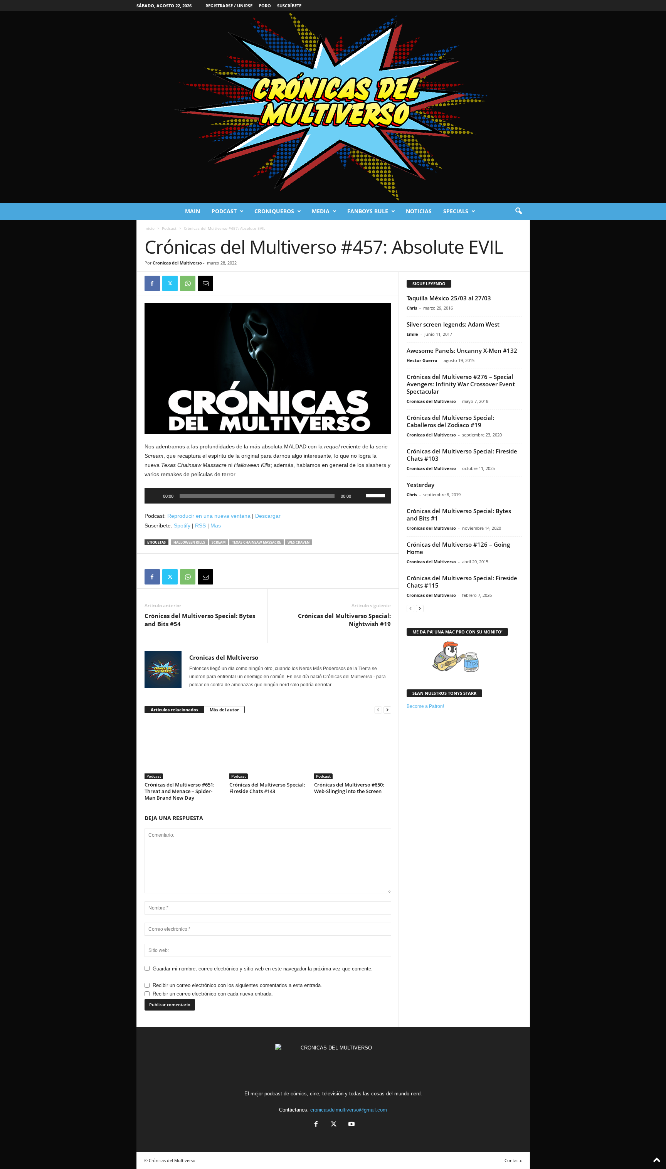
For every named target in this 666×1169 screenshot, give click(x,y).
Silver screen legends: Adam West (453, 324)
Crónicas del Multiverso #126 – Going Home (458, 548)
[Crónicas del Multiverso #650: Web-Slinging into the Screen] (352, 750)
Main (192, 211)
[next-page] (387, 710)
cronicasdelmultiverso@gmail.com (348, 1110)
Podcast (224, 211)
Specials (455, 211)
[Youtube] (351, 1125)
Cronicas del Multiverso (177, 263)
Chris (412, 308)
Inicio (150, 228)
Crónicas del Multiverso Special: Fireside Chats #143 (267, 788)
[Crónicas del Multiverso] (333, 107)
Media (321, 211)
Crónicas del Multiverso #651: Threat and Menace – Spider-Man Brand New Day (180, 791)
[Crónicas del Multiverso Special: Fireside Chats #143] (267, 750)
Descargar (268, 516)
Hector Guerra (422, 360)
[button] (518, 211)
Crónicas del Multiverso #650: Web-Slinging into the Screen (349, 788)
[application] (268, 496)
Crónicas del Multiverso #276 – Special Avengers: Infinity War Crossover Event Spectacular (461, 384)
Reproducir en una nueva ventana (209, 516)
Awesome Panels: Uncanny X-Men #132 (462, 350)
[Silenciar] (359, 496)
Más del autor (224, 710)
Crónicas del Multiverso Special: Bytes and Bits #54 (200, 620)
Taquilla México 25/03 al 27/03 (449, 298)
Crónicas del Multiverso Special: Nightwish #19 (344, 620)
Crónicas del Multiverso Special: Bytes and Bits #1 (459, 514)
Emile (412, 334)
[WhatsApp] (187, 283)
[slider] (376, 495)
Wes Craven (298, 542)
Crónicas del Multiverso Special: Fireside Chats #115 (462, 581)
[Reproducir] (154, 496)
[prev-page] (378, 710)
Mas (215, 525)
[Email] (205, 283)
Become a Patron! (425, 706)
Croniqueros (274, 211)
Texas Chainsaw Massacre (256, 542)
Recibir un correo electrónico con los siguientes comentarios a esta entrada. (237, 985)
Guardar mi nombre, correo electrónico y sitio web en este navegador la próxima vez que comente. (263, 969)
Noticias (419, 211)
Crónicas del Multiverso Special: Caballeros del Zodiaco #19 (450, 421)
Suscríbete (289, 5)
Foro (265, 5)
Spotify (182, 525)
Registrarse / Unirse (228, 5)
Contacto (514, 1160)
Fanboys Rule (367, 211)
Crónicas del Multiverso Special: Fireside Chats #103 (462, 454)
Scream (218, 542)
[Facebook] (152, 283)
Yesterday (420, 484)
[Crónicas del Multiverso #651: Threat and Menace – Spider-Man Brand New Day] (183, 750)
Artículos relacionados (174, 710)
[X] (170, 283)
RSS (200, 525)
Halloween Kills (189, 542)
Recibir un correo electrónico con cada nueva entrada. (213, 994)
